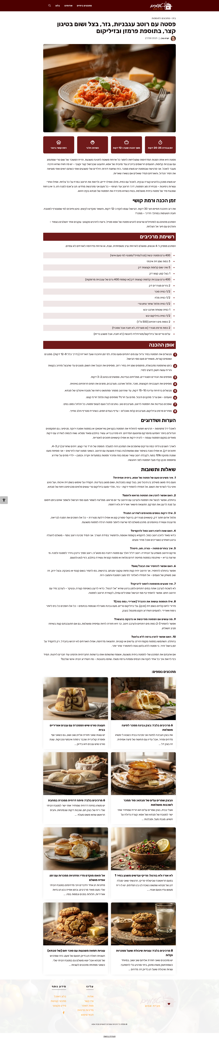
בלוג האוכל (60, 996)
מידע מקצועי (59, 1005)
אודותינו (68, 5)
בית (174, 18)
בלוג (57, 5)
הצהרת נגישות (110, 1036)
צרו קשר (89, 1001)
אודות (90, 996)
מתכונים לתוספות (161, 18)
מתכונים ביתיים (84, 5)
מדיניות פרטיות (85, 1010)
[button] (49, 5)
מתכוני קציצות (58, 1001)
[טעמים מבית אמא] (159, 5)
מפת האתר (87, 1005)
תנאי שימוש (87, 1014)
